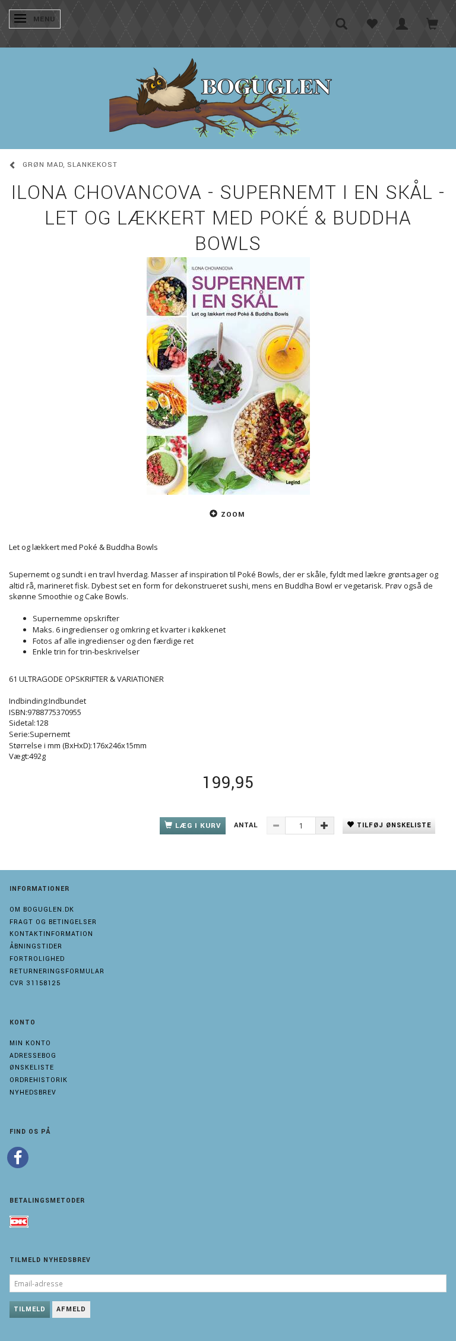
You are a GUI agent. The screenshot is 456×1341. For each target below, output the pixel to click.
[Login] (402, 24)
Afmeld (71, 1309)
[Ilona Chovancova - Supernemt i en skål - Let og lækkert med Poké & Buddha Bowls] (228, 376)
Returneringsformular (57, 971)
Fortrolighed (37, 958)
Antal (247, 825)
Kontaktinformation (51, 933)
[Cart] (432, 24)
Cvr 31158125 (35, 983)
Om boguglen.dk (42, 909)
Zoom (233, 515)
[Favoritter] (372, 24)
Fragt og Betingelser (53, 922)
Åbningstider (36, 946)
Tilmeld (30, 1309)
